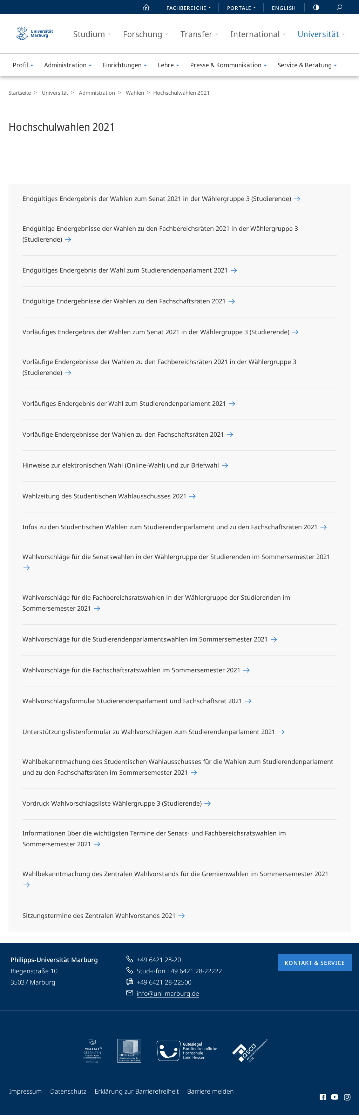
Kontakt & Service (315, 963)
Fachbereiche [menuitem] (186, 7)
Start (146, 7)
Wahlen (135, 92)
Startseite (19, 92)
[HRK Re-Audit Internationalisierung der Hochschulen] (129, 1051)
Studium (89, 34)
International (255, 34)
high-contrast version (316, 7)
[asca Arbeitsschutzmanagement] (250, 1051)
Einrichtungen (122, 65)
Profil (20, 65)
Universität (318, 34)
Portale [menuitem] (239, 7)
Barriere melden (210, 1091)
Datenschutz (68, 1091)
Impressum (25, 1091)
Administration (65, 65)
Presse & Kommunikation (226, 65)
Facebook (322, 1098)
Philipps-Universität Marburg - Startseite (34, 33)
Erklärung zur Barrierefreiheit (137, 1091)
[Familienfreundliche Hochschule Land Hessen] (186, 1051)
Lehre (166, 65)
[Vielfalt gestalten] (92, 1051)
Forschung (142, 34)
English (284, 7)
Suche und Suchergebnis (339, 7)
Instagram (347, 1098)
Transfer (196, 34)
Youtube (334, 1098)
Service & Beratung (305, 65)
